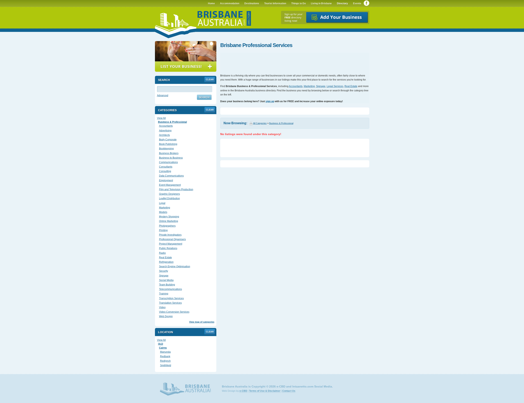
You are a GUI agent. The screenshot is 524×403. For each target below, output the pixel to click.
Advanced (162, 95)
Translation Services (170, 302)
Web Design (166, 316)
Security (163, 271)
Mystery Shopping (169, 216)
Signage (320, 86)
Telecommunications (170, 289)
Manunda (165, 351)
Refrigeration (166, 262)
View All (161, 118)
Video (162, 307)
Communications (168, 162)
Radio (162, 253)
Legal (162, 203)
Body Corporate (168, 139)
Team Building (167, 284)
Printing (163, 230)
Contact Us (288, 391)
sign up (270, 101)
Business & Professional (281, 123)
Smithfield (165, 365)
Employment (166, 180)
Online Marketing (168, 221)
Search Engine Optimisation (174, 266)
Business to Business (171, 157)
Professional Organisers (172, 239)
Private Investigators (170, 234)
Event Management (170, 185)
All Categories (260, 123)
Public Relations (168, 248)
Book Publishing (168, 144)
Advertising (165, 130)
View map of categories (201, 322)
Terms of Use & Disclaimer (264, 391)
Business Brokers (168, 153)
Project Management (170, 243)
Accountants (296, 86)
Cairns (163, 347)
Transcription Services (171, 298)
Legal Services (335, 86)
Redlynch (165, 360)
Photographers (167, 225)
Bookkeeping (166, 148)
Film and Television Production (176, 189)
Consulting (165, 171)
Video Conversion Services (174, 311)
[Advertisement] (294, 61)
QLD (160, 344)
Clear (210, 79)
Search (204, 97)
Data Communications (171, 175)
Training (163, 293)
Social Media (166, 280)
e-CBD (243, 391)
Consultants (165, 166)
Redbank (165, 356)
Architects (164, 135)
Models (163, 212)
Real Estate (350, 86)
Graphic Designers (169, 194)
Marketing (309, 86)
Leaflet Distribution (169, 198)
